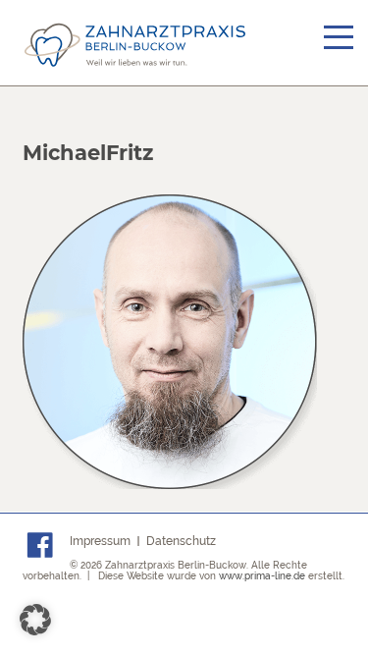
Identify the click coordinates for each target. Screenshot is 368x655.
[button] (35, 619)
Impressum (100, 541)
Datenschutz (181, 541)
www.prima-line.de (262, 576)
